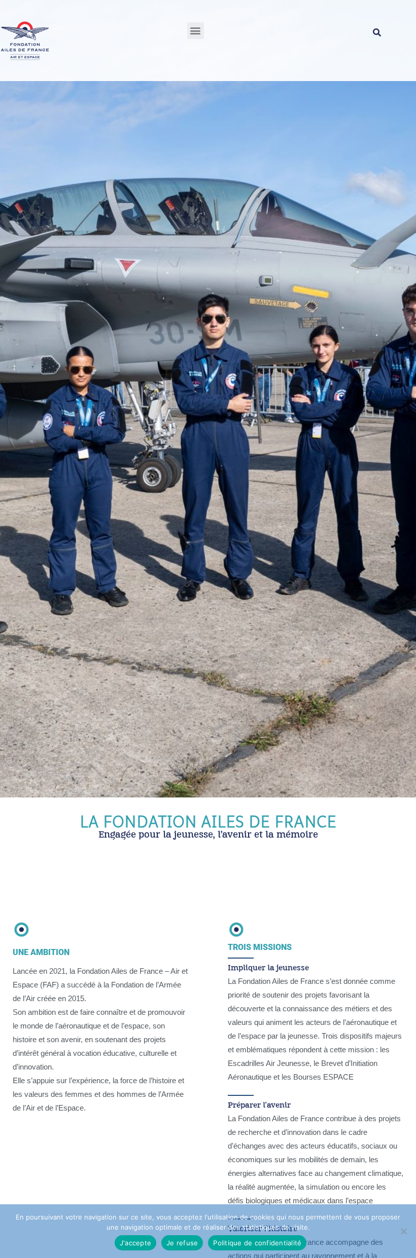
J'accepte (135, 1243)
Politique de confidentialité (257, 1243)
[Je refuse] (403, 1231)
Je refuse (182, 1243)
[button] (195, 30)
